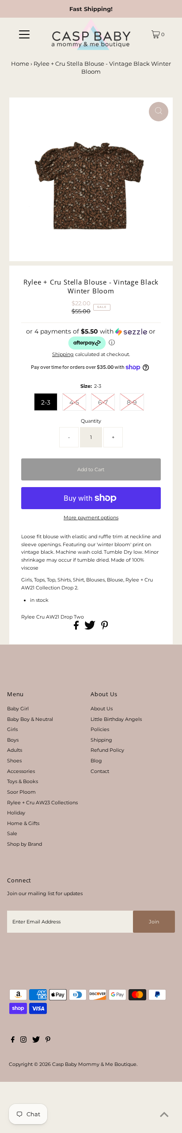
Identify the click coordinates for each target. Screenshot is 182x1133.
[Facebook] (13, 1040)
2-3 (45, 402)
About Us (102, 708)
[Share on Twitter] (90, 628)
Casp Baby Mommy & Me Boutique (94, 1064)
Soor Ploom (21, 792)
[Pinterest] (48, 1040)
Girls (12, 729)
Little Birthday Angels (116, 719)
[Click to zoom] (158, 111)
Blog (96, 761)
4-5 (74, 402)
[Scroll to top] (164, 1115)
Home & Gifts (23, 823)
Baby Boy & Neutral (30, 719)
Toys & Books (22, 781)
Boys (13, 740)
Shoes (14, 761)
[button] (91, 339)
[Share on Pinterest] (104, 628)
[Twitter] (36, 1040)
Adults (14, 750)
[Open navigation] (24, 34)
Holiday (16, 813)
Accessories (21, 771)
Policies (100, 729)
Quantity (91, 421)
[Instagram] (23, 1040)
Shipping (63, 354)
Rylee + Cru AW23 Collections (42, 802)
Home (20, 63)
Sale (12, 833)
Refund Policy (107, 750)
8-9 (132, 402)
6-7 (103, 402)
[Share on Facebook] (77, 628)
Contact (100, 771)
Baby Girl (18, 708)
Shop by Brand (24, 844)
